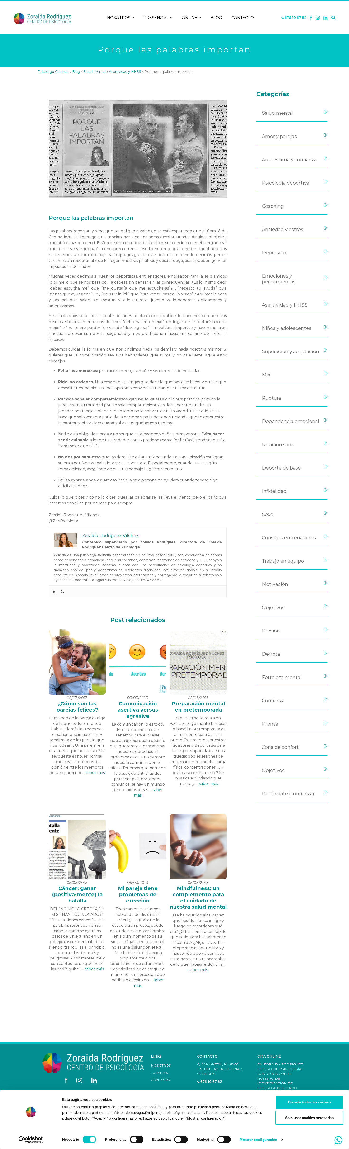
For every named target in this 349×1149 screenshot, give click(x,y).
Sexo (267, 514)
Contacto (242, 17)
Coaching (273, 206)
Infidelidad (274, 491)
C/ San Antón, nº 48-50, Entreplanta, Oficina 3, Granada (220, 1069)
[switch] (136, 1139)
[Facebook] (311, 18)
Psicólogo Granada (53, 72)
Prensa (270, 724)
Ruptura (271, 398)
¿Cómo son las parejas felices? (77, 707)
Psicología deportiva (285, 183)
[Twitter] (62, 591)
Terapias (159, 1072)
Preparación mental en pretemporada (198, 707)
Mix (266, 375)
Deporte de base (281, 468)
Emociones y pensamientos (279, 279)
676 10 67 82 (295, 18)
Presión (271, 631)
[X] (318, 18)
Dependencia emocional (290, 421)
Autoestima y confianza (289, 159)
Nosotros (118, 17)
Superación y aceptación (290, 351)
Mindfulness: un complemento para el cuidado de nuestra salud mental (198, 897)
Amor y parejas (279, 136)
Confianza (273, 700)
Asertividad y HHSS (125, 72)
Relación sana (278, 444)
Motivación (275, 584)
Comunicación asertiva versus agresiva (138, 710)
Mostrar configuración (258, 1140)
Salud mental (94, 72)
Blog (216, 17)
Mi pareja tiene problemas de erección (138, 894)
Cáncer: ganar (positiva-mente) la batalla (77, 894)
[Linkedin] (325, 18)
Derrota (271, 654)
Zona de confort (280, 747)
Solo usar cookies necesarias (309, 1118)
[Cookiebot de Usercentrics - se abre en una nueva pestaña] (31, 1139)
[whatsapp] (338, 1140)
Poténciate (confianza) (288, 794)
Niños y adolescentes (286, 328)
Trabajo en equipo (283, 561)
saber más (95, 772)
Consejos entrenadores (289, 538)
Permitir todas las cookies (309, 1102)
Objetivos (273, 607)
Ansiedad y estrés (282, 229)
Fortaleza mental (282, 677)
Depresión (274, 253)
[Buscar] (333, 18)
